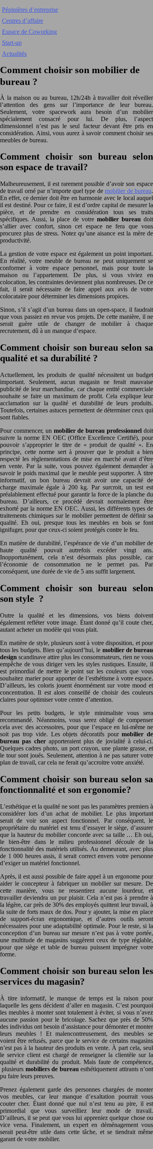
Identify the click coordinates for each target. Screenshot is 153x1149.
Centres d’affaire (22, 20)
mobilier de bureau (128, 191)
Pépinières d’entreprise (30, 9)
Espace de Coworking (29, 31)
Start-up (12, 42)
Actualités (14, 53)
